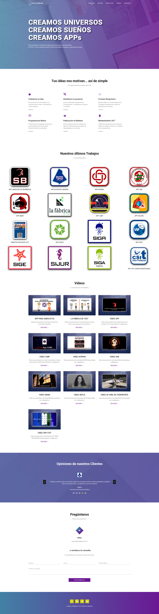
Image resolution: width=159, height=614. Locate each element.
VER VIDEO (44, 327)
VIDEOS (118, 3)
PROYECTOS (109, 3)
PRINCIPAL (92, 3)
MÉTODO (100, 3)
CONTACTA (127, 3)
